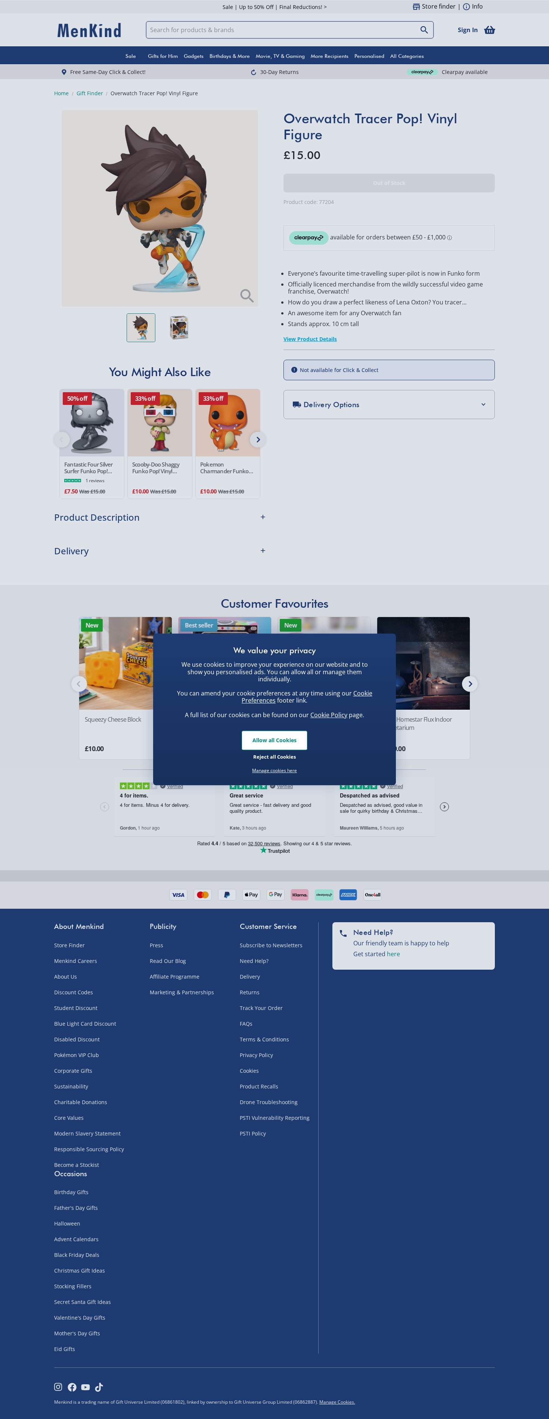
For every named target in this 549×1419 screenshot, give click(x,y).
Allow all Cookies (274, 740)
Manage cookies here (274, 770)
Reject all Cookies (274, 756)
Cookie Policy (328, 715)
